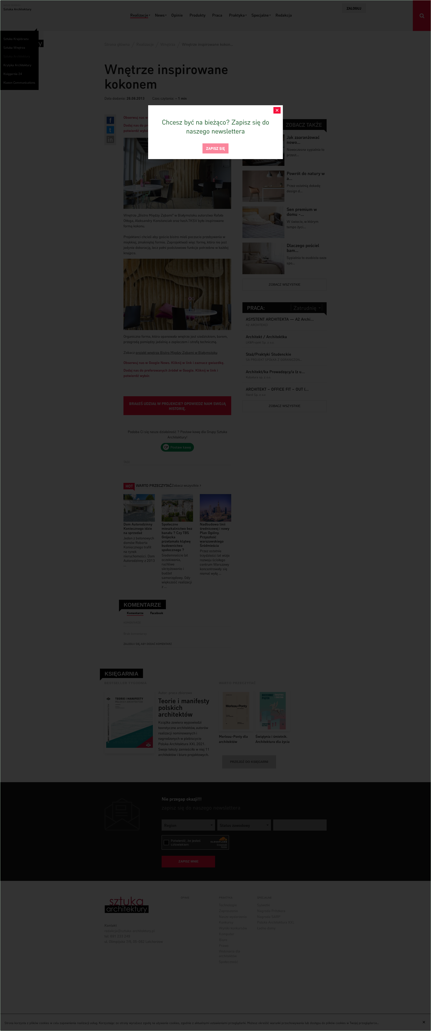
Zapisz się (215, 148)
